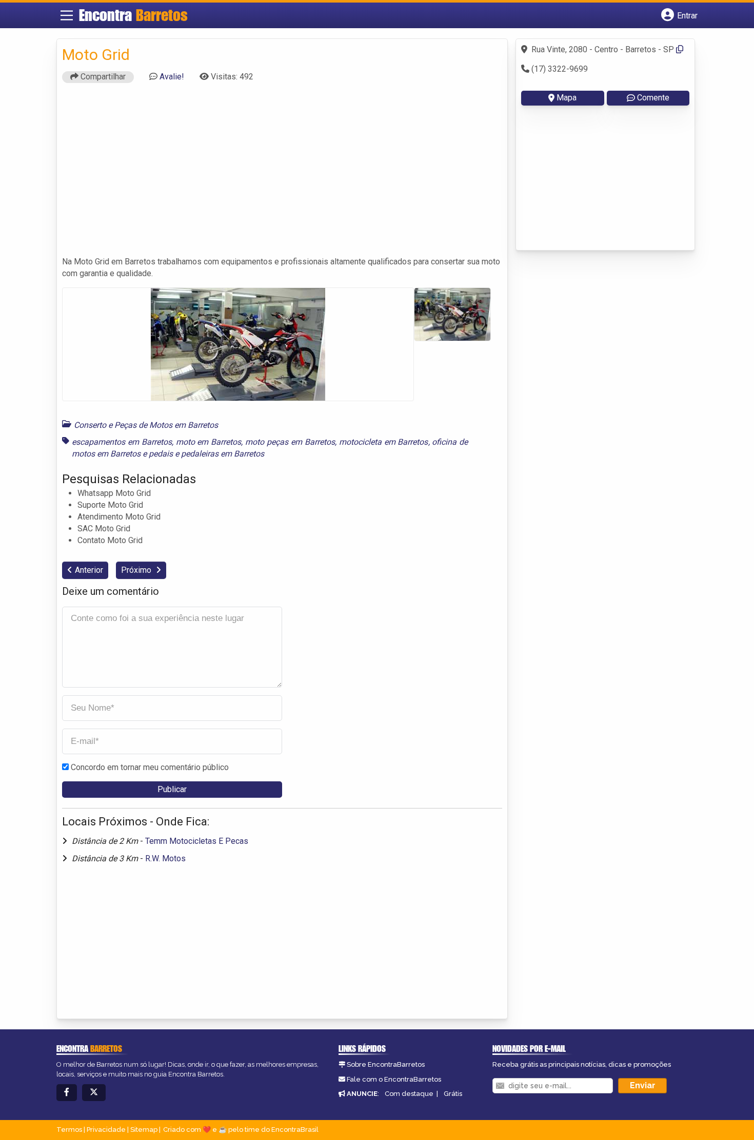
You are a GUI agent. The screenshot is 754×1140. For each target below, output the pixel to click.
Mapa (567, 97)
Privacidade (106, 1129)
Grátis (453, 1093)
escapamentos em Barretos (122, 442)
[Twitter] (94, 1092)
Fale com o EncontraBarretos (394, 1079)
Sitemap (143, 1129)
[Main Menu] (66, 15)
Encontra (133, 15)
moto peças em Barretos (290, 442)
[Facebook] (66, 1092)
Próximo (137, 570)
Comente (653, 97)
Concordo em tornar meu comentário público (150, 767)
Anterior (89, 570)
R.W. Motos (165, 858)
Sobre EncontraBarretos (386, 1064)
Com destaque (409, 1093)
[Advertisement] (282, 174)
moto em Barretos (209, 442)
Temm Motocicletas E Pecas (196, 841)
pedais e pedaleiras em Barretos (206, 454)
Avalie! (172, 76)
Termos (69, 1129)
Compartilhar (102, 76)
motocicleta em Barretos (383, 442)
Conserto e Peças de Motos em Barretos (146, 425)
